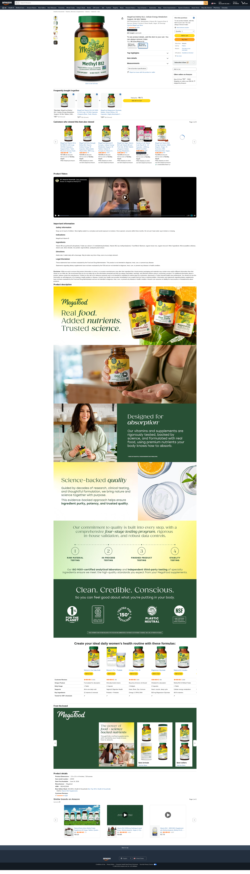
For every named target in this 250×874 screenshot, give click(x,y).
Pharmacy (217, 7)
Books (89, 7)
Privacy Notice (110, 864)
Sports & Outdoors (184, 7)
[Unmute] (195, 215)
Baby (159, 7)
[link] (88, 100)
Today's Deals (81, 7)
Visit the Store (142, 765)
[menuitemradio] (192, 215)
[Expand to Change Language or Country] (130, 858)
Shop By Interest (206, 7)
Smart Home (195, 7)
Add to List (177, 69)
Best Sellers (42, 7)
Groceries (61, 7)
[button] (4, 8)
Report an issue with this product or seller (142, 72)
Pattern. (184, 46)
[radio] (56, 18)
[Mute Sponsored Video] (97, 823)
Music (122, 7)
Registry (115, 7)
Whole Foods (70, 7)
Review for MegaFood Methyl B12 (70, 181)
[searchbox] (112, 3)
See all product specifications (137, 68)
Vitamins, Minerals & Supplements (75, 11)
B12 (99, 11)
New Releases (52, 7)
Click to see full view (91, 83)
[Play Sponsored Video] (125, 815)
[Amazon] (7, 2)
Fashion (108, 7)
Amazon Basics (31, 7)
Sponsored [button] (56, 802)
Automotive (152, 7)
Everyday (225, 7)
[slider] (121, 215)
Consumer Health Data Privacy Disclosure (127, 864)
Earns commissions (81, 179)
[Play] (55, 215)
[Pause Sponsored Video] (97, 819)
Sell (103, 7)
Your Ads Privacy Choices (146, 864)
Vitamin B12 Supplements (70, 791)
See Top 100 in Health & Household (99, 789)
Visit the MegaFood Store (135, 25)
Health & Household (59, 11)
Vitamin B (93, 11)
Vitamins (87, 11)
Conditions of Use (100, 864)
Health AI (11, 7)
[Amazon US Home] (107, 859)
